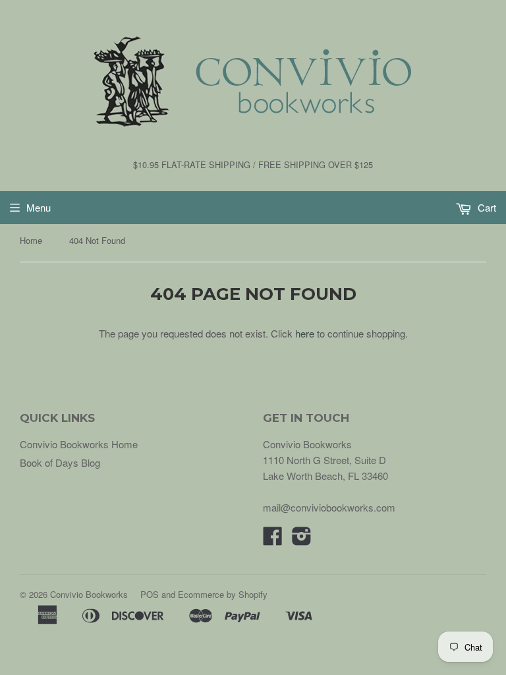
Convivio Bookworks (89, 594)
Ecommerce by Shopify (222, 594)
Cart (485, 207)
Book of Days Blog (60, 462)
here (304, 333)
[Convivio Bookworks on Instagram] (302, 539)
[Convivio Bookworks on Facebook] (273, 539)
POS (149, 594)
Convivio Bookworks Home (79, 444)
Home (31, 240)
